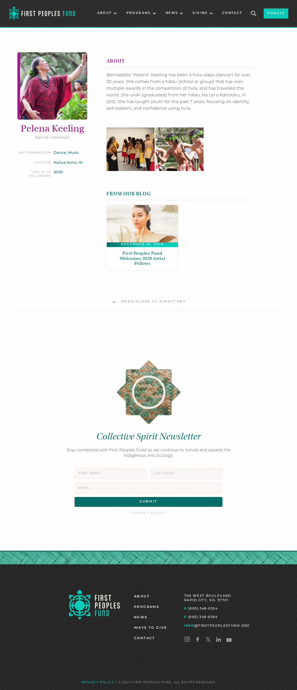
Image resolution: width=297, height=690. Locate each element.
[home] (42, 13)
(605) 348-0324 (201, 608)
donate (276, 13)
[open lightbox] (130, 149)
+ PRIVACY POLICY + (149, 513)
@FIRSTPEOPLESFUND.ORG (217, 626)
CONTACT (232, 13)
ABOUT (142, 596)
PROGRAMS (146, 607)
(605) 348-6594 (201, 617)
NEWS (141, 617)
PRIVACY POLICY (98, 682)
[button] (107, 13)
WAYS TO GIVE (150, 628)
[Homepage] (94, 605)
